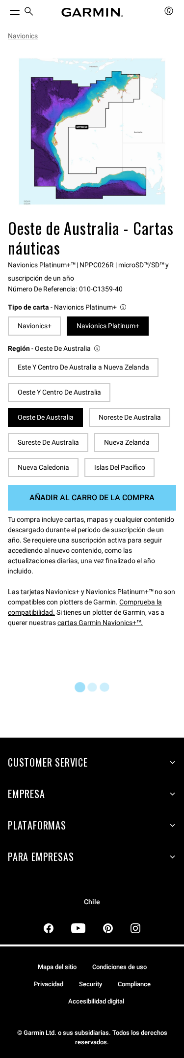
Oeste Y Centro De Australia (59, 392)
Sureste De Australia (48, 442)
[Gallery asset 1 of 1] (92, 131)
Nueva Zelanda (127, 442)
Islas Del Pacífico (119, 467)
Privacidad (48, 984)
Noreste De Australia (130, 417)
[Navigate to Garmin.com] (92, 12)
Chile (92, 902)
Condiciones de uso (119, 967)
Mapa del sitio (57, 967)
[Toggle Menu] (6, 10)
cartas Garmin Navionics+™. (100, 623)
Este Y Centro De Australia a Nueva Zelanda (83, 367)
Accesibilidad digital (96, 1001)
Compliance (134, 984)
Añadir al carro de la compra (92, 497)
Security (90, 984)
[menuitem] (29, 12)
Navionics (23, 35)
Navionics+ (35, 326)
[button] (68, 307)
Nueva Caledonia (43, 467)
